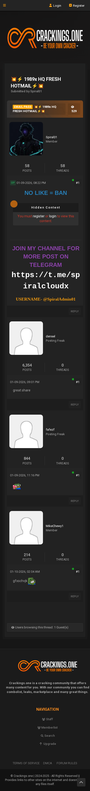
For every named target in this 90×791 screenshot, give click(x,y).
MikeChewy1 (54, 526)
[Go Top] (81, 782)
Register (78, 5)
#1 (77, 183)
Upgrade (49, 744)
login (52, 216)
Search (49, 735)
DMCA (47, 763)
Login (57, 5)
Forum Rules (67, 763)
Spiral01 (51, 137)
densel (50, 336)
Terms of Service (26, 763)
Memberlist (49, 727)
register (39, 216)
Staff (49, 719)
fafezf (50, 429)
